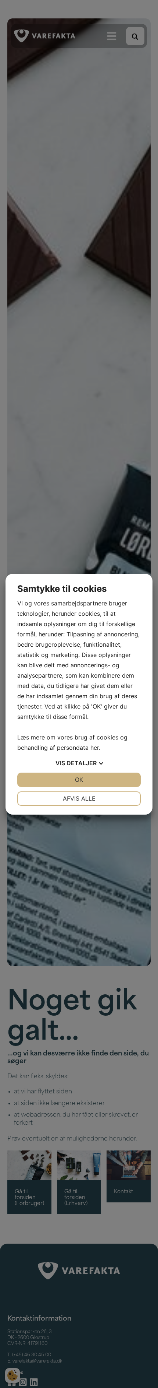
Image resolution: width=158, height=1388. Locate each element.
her (94, 747)
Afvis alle (79, 798)
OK (79, 779)
